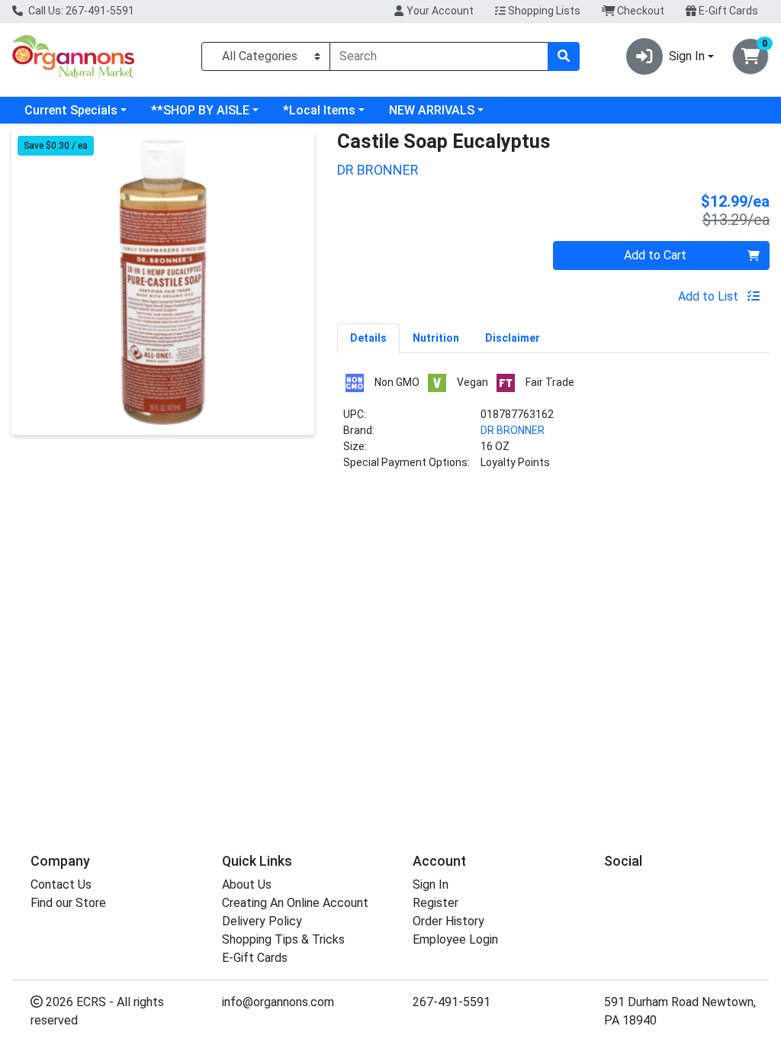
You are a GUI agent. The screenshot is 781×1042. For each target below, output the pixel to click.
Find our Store (68, 903)
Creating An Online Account (295, 903)
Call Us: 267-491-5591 (80, 11)
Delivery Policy (262, 921)
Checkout (639, 11)
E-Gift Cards (727, 11)
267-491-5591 (451, 1002)
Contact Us (61, 884)
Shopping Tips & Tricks (283, 939)
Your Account (439, 11)
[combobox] (438, 56)
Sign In (430, 884)
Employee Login (455, 939)
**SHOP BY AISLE (200, 110)
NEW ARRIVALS (431, 110)
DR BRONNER (512, 430)
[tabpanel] (553, 427)
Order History (448, 921)
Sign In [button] (687, 56)
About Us (247, 884)
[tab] (368, 337)
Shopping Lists (543, 11)
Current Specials (70, 110)
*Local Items (319, 110)
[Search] (564, 56)
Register (435, 903)
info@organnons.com (278, 1002)
